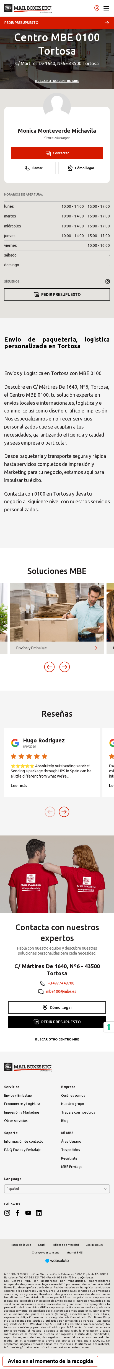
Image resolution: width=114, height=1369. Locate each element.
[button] (106, 8)
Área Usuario (71, 1141)
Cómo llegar (84, 168)
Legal (41, 1244)
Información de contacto (23, 1141)
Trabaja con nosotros (78, 1112)
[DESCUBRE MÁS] (95, 648)
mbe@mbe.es (84, 1277)
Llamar (37, 168)
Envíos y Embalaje (18, 1095)
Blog (64, 1120)
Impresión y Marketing (21, 1112)
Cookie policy (94, 1244)
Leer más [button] (19, 785)
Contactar (61, 153)
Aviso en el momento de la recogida (50, 1361)
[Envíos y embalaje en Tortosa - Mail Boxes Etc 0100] (28, 8)
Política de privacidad (65, 1244)
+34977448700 (61, 983)
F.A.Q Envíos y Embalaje (22, 1150)
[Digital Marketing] (57, 1261)
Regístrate (69, 1158)
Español (13, 1189)
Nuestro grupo (72, 1104)
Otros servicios (15, 1120)
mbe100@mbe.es (61, 991)
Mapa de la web (21, 1244)
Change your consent (45, 1252)
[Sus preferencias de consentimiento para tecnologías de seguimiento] (108, 1027)
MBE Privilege (71, 1166)
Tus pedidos (70, 1150)
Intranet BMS (74, 1252)
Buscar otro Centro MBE (57, 81)
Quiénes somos (73, 1095)
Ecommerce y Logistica (22, 1104)
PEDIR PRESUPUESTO (21, 22)
